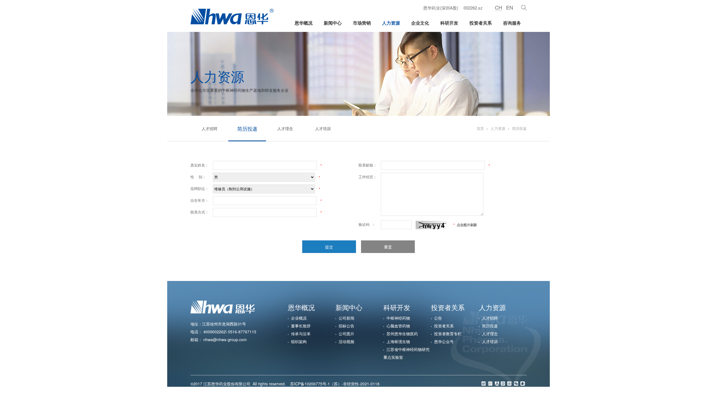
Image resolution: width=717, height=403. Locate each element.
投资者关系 (480, 23)
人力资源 (391, 23)
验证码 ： (366, 224)
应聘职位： (199, 188)
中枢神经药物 (398, 318)
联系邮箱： (367, 165)
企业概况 (299, 318)
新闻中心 (333, 23)
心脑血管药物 (398, 326)
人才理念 (285, 128)
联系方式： (199, 212)
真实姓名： (199, 165)
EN (509, 7)
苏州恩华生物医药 (402, 333)
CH (498, 7)
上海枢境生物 (398, 341)
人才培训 (323, 128)
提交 (329, 247)
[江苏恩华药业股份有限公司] (232, 16)
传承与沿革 (301, 333)
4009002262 (214, 331)
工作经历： (367, 176)
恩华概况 (304, 23)
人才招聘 (209, 128)
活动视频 (346, 341)
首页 (480, 128)
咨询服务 (512, 23)
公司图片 (346, 333)
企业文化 (420, 23)
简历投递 (247, 128)
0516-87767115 (242, 331)
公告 (438, 318)
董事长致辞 (301, 326)
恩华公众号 (444, 341)
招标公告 (346, 326)
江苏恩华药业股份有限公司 (228, 383)
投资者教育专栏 (448, 333)
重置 (388, 247)
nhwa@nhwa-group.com (225, 339)
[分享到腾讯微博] (490, 383)
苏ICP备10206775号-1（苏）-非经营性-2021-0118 (333, 383)
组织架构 (299, 341)
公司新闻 (346, 318)
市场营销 (362, 23)
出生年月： (199, 200)
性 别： (198, 176)
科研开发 (449, 23)
